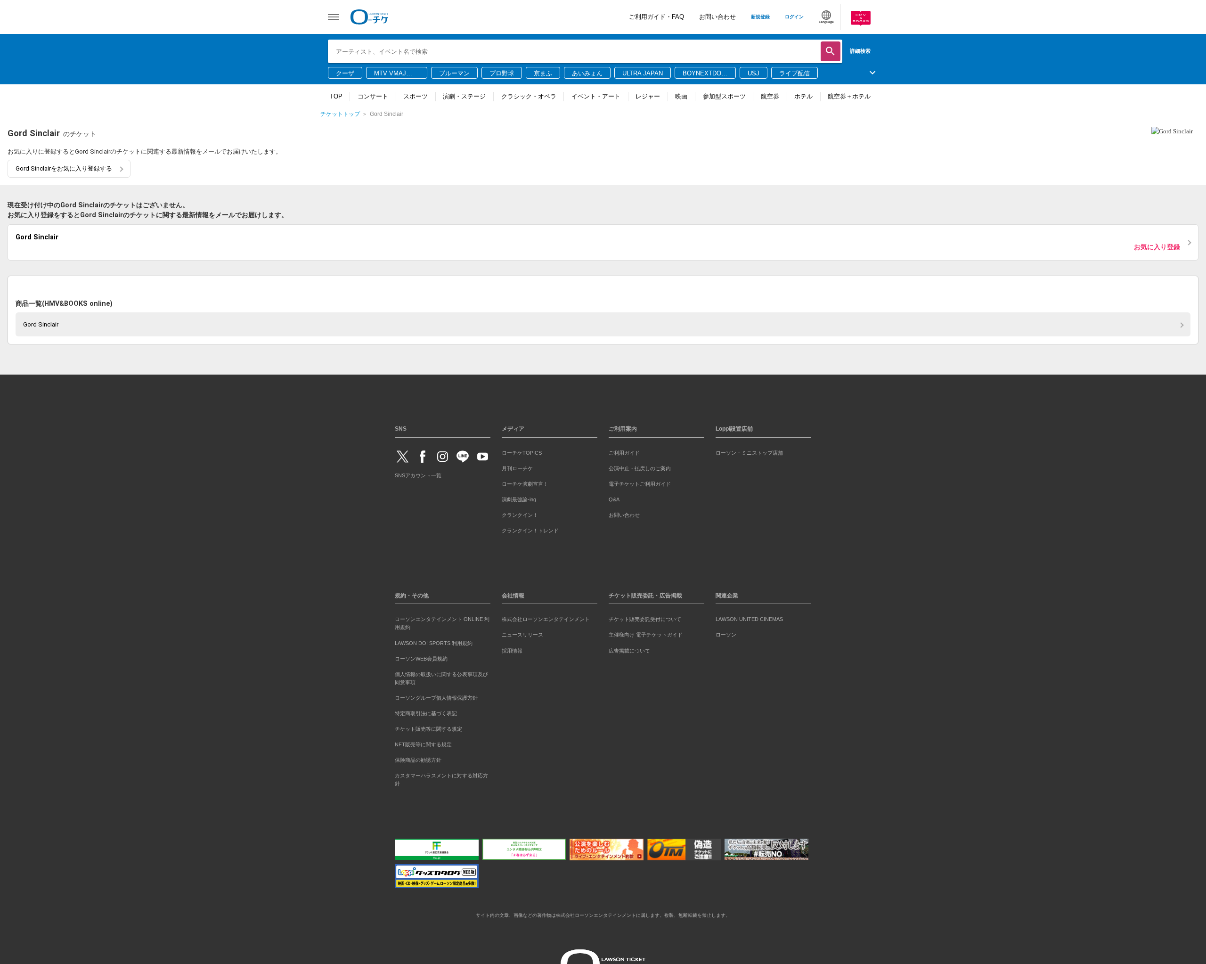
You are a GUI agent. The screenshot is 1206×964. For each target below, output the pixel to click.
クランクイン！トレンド (530, 528)
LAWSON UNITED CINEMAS (749, 618)
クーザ (345, 73)
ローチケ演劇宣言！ (525, 482)
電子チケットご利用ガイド (640, 482)
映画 (681, 96)
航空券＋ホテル (849, 96)
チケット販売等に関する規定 (428, 727)
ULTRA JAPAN (642, 73)
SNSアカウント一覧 (418, 474)
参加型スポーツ (724, 96)
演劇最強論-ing (519, 497)
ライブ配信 (794, 73)
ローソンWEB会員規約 (421, 657)
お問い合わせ (717, 16)
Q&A (614, 497)
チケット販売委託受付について (645, 618)
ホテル (803, 96)
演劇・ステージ (464, 96)
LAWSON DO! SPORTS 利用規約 (434, 641)
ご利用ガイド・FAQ (656, 16)
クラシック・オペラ (528, 96)
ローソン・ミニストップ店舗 (749, 451)
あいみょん (587, 73)
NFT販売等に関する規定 (423, 742)
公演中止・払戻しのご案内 (640, 466)
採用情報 (512, 649)
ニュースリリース (522, 633)
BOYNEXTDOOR (704, 74)
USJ (753, 73)
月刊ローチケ (517, 466)
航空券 (770, 96)
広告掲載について (629, 649)
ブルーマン (454, 73)
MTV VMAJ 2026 (390, 74)
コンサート (373, 96)
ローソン (726, 633)
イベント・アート (595, 96)
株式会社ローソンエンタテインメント (546, 618)
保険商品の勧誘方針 (418, 758)
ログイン (794, 16)
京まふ (543, 73)
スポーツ (415, 96)
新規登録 (760, 16)
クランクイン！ (520, 513)
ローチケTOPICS (522, 451)
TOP (336, 96)
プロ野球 (501, 73)
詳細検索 (860, 51)
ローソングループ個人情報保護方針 (436, 696)
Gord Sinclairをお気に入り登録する (64, 168)
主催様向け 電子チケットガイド (646, 633)
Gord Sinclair (40, 322)
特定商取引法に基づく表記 (426, 711)
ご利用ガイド (624, 451)
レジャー (648, 96)
